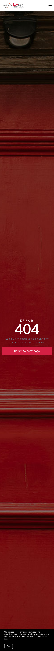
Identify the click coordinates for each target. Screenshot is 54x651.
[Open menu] (50, 5)
